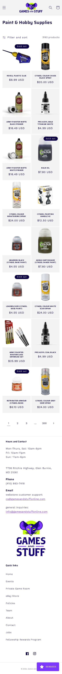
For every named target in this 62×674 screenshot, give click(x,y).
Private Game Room (18, 588)
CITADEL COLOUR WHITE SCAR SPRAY (45, 307)
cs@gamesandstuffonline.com (25, 499)
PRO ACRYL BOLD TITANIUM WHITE (45, 123)
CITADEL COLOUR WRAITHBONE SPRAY (16, 215)
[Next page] (53, 423)
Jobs (9, 632)
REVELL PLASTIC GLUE (16, 76)
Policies (10, 603)
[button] (4, 7)
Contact (11, 625)
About (9, 617)
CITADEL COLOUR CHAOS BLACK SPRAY (45, 77)
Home (9, 574)
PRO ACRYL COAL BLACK (45, 352)
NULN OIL (45, 168)
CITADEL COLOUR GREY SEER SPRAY (45, 402)
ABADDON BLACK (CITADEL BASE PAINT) (17, 261)
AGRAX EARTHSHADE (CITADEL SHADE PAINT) (45, 261)
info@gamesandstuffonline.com (26, 511)
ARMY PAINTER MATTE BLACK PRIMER (16, 123)
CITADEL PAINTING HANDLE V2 (45, 215)
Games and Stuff (34, 669)
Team (9, 610)
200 (44, 423)
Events (10, 581)
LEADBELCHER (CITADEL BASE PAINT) (16, 307)
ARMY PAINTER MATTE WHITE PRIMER (16, 169)
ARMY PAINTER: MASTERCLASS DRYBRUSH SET (17, 354)
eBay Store (12, 596)
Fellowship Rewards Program (23, 639)
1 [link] (8, 423)
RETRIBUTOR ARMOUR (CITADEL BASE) (17, 402)
